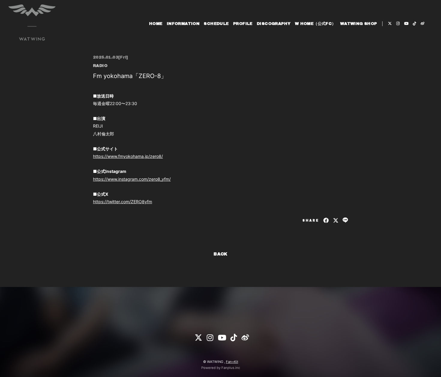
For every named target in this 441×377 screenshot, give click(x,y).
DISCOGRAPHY (273, 24)
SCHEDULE (216, 24)
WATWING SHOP (358, 24)
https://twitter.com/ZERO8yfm (122, 201)
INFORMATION (183, 24)
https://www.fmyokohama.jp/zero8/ (128, 156)
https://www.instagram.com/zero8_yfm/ (132, 179)
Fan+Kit (232, 362)
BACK (220, 254)
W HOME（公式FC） (315, 24)
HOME (156, 24)
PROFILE (243, 24)
